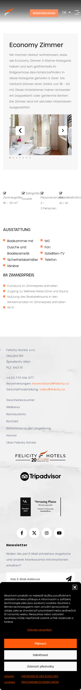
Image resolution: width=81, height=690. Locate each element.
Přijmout (40, 643)
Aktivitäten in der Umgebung (28, 428)
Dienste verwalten (39, 629)
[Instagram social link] (47, 533)
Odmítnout (40, 654)
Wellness (13, 407)
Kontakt (12, 421)
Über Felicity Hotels (21, 442)
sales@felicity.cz (52, 389)
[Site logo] (9, 16)
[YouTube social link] (59, 533)
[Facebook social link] (22, 533)
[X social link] (34, 533)
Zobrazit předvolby (40, 666)
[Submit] (69, 579)
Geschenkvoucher (20, 400)
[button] (75, 587)
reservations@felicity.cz (50, 383)
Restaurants (16, 414)
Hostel (11, 435)
